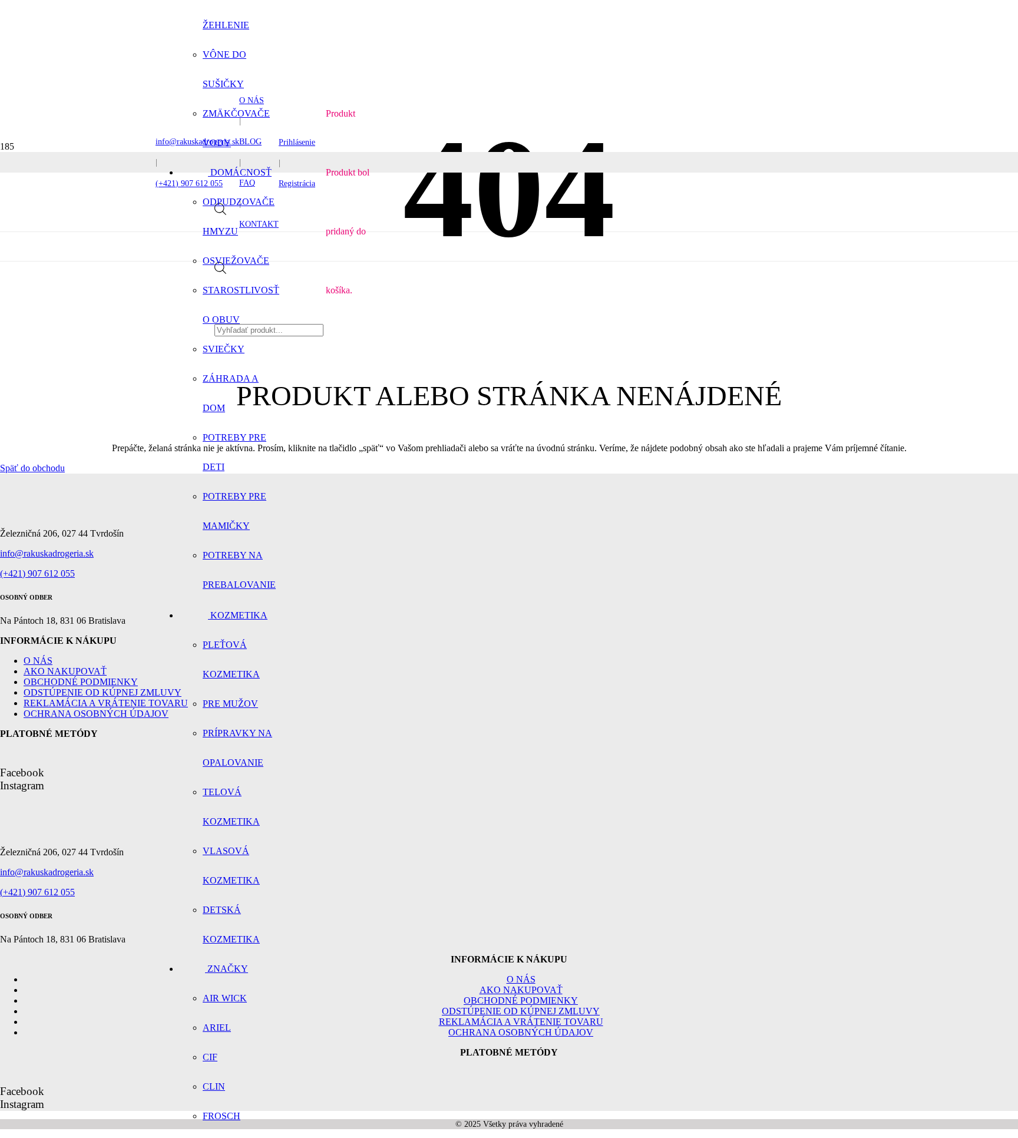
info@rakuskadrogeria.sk (47, 553)
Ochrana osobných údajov (96, 714)
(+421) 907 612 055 (37, 573)
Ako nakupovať (65, 671)
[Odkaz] (81, 513)
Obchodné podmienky (81, 682)
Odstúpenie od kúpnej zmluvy (102, 692)
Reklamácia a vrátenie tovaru (106, 703)
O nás (38, 661)
